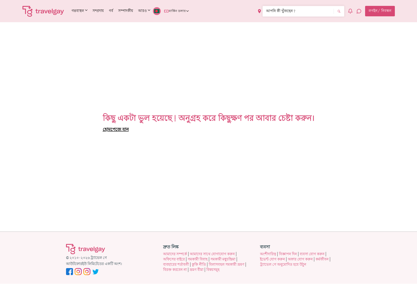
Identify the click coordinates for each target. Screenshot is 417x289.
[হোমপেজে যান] (43, 11)
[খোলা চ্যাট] (359, 11)
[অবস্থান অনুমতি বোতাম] (259, 11)
